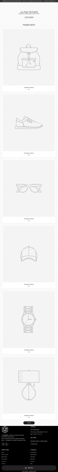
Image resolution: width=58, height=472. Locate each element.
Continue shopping (29, 17)
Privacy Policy (4, 459)
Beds (31, 463)
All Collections (33, 452)
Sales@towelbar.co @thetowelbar (39, 441)
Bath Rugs (33, 459)
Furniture (32, 461)
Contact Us (4, 461)
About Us (3, 463)
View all (29, 422)
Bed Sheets (33, 456)
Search (3, 452)
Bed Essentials (33, 454)
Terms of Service (5, 454)
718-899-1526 (34, 444)
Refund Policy (4, 456)
